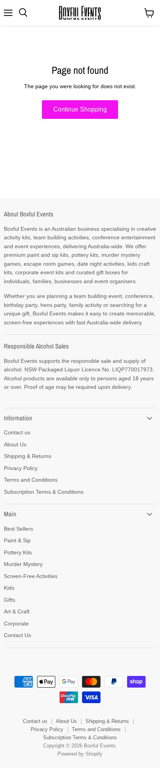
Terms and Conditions (30, 480)
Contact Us (17, 635)
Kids (9, 588)
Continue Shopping (80, 109)
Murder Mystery (23, 564)
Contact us (17, 432)
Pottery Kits (18, 552)
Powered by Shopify (80, 754)
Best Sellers (18, 529)
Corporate (16, 623)
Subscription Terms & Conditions (43, 492)
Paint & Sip (17, 540)
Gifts (9, 600)
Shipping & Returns (27, 456)
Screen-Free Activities (30, 576)
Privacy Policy (21, 468)
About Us (15, 444)
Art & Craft (17, 611)
